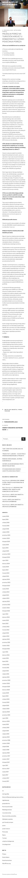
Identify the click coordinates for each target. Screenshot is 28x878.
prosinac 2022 (6, 604)
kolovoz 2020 (6, 689)
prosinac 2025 (6, 535)
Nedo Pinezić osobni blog (10, 3)
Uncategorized (6, 844)
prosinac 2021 (6, 642)
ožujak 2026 (5, 529)
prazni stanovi (6, 828)
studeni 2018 (6, 743)
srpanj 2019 (5, 724)
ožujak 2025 (5, 551)
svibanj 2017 (5, 778)
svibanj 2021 (5, 664)
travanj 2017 (5, 781)
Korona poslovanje (7, 806)
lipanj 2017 (5, 775)
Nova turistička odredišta (9, 816)
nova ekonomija (6, 813)
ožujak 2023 (5, 595)
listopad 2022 (6, 611)
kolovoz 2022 (6, 617)
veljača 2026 (5, 532)
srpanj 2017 (5, 771)
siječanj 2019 (6, 737)
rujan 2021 (5, 652)
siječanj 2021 (5, 677)
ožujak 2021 (5, 670)
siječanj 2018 (6, 753)
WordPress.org (6, 863)
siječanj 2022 (6, 639)
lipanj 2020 (5, 696)
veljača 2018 (5, 749)
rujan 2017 (5, 765)
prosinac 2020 (6, 680)
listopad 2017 (6, 762)
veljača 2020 (5, 708)
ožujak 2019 (5, 730)
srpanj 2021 (5, 658)
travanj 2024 (5, 573)
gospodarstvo (6, 803)
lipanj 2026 (5, 519)
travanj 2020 (5, 702)
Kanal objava (5, 857)
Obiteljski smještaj (11, 409)
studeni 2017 (5, 759)
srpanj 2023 (5, 588)
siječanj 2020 (6, 712)
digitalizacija (5, 800)
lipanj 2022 (5, 623)
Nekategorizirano (7, 809)
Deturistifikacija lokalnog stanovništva (12, 797)
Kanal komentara (7, 860)
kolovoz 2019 (6, 721)
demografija (5, 794)
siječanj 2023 (6, 601)
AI (3, 791)
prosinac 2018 (6, 740)
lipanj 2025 (5, 548)
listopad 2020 (6, 686)
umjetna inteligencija (8, 841)
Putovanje (5, 832)
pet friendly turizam (7, 822)
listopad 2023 (6, 585)
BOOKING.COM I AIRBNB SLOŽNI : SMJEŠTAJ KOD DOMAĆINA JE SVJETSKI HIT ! (13, 482)
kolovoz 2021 (5, 655)
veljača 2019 (5, 734)
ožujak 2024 (5, 576)
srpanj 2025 (5, 544)
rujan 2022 (5, 614)
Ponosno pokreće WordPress (9, 874)
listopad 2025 (6, 541)
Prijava (4, 854)
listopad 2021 (6, 648)
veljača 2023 (5, 598)
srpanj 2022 (5, 620)
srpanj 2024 (5, 566)
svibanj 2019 (5, 727)
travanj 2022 (5, 630)
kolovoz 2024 (6, 563)
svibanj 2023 (5, 592)
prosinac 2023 (6, 582)
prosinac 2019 (6, 715)
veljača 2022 (5, 636)
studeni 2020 (6, 683)
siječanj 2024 (6, 579)
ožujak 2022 (5, 633)
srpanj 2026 (5, 516)
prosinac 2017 (6, 756)
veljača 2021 (5, 674)
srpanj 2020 (5, 693)
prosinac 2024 (6, 554)
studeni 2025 (6, 538)
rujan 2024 (5, 560)
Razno (4, 835)
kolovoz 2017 (5, 768)
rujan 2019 (5, 718)
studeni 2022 (6, 607)
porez (20, 409)
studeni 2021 (5, 645)
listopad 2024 (6, 557)
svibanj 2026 (5, 522)
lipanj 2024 (5, 570)
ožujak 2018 (5, 746)
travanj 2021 (5, 667)
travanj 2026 (5, 525)
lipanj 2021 (5, 661)
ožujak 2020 (5, 705)
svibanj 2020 (5, 699)
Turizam (7, 411)
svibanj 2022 (5, 626)
